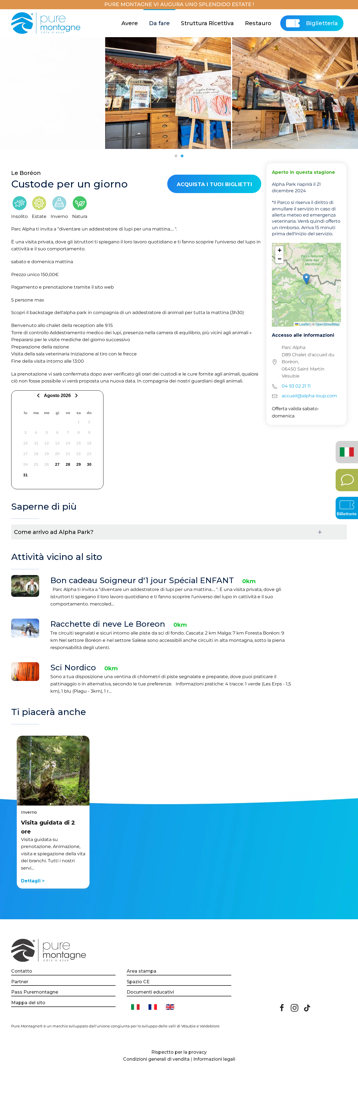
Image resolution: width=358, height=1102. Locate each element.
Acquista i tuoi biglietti (214, 184)
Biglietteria (322, 23)
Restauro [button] (258, 23)
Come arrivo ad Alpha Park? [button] (53, 532)
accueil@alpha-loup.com (309, 395)
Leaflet (304, 324)
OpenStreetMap (327, 324)
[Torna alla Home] (46, 23)
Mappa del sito (28, 1002)
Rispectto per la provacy (179, 1052)
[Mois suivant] (75, 395)
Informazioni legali (214, 1059)
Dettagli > (32, 881)
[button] (306, 279)
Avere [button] (129, 23)
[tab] (176, 156)
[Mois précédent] (39, 395)
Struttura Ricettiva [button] (207, 23)
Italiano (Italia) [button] (345, 448)
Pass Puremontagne (34, 992)
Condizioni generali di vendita (156, 1059)
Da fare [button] (159, 23)
